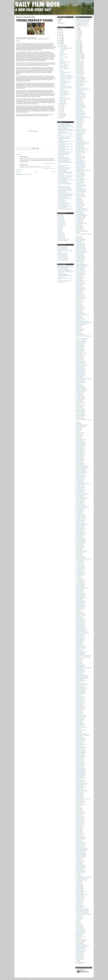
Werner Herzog (80, 940)
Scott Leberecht (80, 812)
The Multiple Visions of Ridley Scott (65, 179)
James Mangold (80, 452)
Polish (78, 731)
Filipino (78, 326)
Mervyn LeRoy (80, 615)
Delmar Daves (80, 268)
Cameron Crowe (80, 167)
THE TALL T (62, 71)
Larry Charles (80, 556)
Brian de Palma (80, 157)
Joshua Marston (80, 525)
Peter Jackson (80, 719)
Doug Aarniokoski (80, 283)
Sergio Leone (80, 816)
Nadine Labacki (80, 665)
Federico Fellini (80, 318)
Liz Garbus (79, 576)
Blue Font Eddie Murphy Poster (65, 160)
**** (77, 35)
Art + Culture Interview (63, 269)
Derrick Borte (79, 275)
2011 (60, 38)
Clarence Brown (80, 214)
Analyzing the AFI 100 (63, 197)
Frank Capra (79, 344)
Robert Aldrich (80, 764)
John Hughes (80, 501)
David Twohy (79, 261)
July (61, 106)
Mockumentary (80, 653)
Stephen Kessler (80, 845)
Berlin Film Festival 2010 (82, 142)
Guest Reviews (80, 387)
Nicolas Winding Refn (81, 678)
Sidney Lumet (80, 824)
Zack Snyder (79, 959)
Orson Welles (80, 694)
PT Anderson (79, 737)
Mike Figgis (79, 637)
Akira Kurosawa (80, 78)
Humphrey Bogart (80, 415)
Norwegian (79, 686)
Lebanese (79, 562)
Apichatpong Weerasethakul (83, 117)
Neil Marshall (79, 670)
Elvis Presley (79, 296)
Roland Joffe (79, 785)
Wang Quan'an (80, 936)
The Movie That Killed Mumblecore (65, 129)
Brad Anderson (80, 153)
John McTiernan (80, 505)
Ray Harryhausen (80, 744)
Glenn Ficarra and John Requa (83, 378)
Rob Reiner (79, 761)
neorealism (79, 672)
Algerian (78, 98)
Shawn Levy (79, 821)
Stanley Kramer (80, 837)
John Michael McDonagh (82, 507)
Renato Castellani (81, 747)
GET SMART (62, 84)
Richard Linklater (80, 756)
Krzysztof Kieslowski (81, 550)
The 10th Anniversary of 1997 (64, 193)
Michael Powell (80, 630)
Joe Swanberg (80, 487)
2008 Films (79, 55)
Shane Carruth (80, 820)
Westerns (79, 943)
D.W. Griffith (79, 236)
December (62, 45)
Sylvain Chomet (80, 866)
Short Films (79, 822)
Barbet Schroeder (80, 130)
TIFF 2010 (79, 887)
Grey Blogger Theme (54, 978)
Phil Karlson (79, 723)
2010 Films (79, 57)
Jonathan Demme (80, 516)
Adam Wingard (80, 72)
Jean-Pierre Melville (81, 472)
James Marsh (80, 454)
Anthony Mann (80, 112)
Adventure (79, 74)
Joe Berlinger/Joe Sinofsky (82, 483)
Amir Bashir (79, 102)
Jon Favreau (79, 513)
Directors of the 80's (62, 201)
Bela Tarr (79, 137)
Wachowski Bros (80, 932)
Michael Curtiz (80, 622)
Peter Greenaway (80, 716)
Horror (78, 407)
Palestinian (79, 699)
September (62, 103)
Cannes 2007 (61, 220)
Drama (78, 285)
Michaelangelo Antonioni (82, 633)
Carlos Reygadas (80, 179)
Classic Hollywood (81, 215)
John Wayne (79, 511)
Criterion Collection (81, 231)
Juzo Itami (79, 531)
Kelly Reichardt (80, 535)
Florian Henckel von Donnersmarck (84, 336)
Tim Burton (79, 893)
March (61, 112)
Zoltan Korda (79, 963)
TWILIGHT (62, 52)
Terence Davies (80, 870)
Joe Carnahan (80, 484)
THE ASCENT (62, 63)
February (62, 114)
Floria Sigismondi (80, 334)
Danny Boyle (79, 243)
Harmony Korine (80, 398)
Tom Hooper (79, 903)
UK (77, 923)
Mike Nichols (79, 645)
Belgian (78, 138)
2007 (60, 117)
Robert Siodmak (80, 775)
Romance (79, 788)
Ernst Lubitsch (80, 301)
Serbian (78, 814)
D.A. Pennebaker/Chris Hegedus (84, 234)
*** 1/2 (78, 33)
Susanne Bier (80, 861)
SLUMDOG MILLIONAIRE (65, 81)
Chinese (78, 199)
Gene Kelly (79, 359)
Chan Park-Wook (80, 188)
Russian (78, 797)
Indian (78, 423)
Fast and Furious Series (82, 314)
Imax (78, 422)
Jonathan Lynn (80, 519)
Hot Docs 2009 (61, 236)
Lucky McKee (80, 582)
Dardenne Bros (80, 244)
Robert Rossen (80, 772)
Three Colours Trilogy (81, 879)
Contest (78, 224)
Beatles (78, 135)
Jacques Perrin (80, 444)
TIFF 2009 (60, 228)
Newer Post (18, 171)
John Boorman (80, 492)
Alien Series (79, 100)
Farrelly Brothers (80, 313)
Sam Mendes (79, 800)
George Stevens (80, 373)
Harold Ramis (80, 399)
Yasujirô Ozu (79, 956)
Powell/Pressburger (81, 733)
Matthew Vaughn (80, 607)
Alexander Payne (80, 94)
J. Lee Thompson (80, 439)
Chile (78, 198)
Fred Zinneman (80, 350)
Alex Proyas (79, 92)
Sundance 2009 (61, 225)
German (78, 377)
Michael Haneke (80, 625)
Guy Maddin (79, 393)
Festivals (79, 325)
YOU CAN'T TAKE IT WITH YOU (66, 87)
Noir (78, 682)
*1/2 (78, 39)
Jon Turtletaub (80, 515)
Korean (78, 549)
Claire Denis (79, 212)
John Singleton (80, 508)
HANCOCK (62, 51)
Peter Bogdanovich (81, 715)
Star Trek (79, 840)
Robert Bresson (80, 768)
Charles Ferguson (81, 191)
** (77, 29)
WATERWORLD (63, 100)
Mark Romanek (80, 596)
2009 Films (79, 56)
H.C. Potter (79, 395)
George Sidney (80, 371)
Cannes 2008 (61, 219)
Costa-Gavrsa (80, 227)
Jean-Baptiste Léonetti (81, 466)
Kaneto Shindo (80, 532)
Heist (78, 403)
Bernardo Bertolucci (81, 143)
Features (79, 317)
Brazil (78, 154)
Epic (78, 300)
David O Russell (80, 257)
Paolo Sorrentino (80, 700)
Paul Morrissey (80, 707)
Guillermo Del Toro (81, 390)
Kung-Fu (78, 553)
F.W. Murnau (79, 309)
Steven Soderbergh (81, 849)
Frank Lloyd (79, 346)
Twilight (78, 922)
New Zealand (80, 674)
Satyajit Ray (79, 808)
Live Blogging (80, 574)
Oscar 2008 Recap (62, 181)
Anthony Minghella (81, 113)
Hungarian (79, 417)
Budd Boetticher (80, 163)
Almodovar (79, 101)
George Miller (80, 367)
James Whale (80, 456)
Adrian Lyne (79, 73)
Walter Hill (79, 935)
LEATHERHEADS (63, 92)
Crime (78, 228)
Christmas (79, 207)
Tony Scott (79, 907)
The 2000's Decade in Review (83, 877)
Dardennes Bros (80, 245)
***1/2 (78, 36)
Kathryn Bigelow (80, 533)
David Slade (79, 260)
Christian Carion (80, 204)
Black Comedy (80, 147)
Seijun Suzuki (80, 813)
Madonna (79, 589)
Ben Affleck (79, 139)
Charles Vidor (80, 192)
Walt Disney (79, 934)
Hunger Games (80, 418)
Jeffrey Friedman (80, 475)
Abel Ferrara (79, 68)
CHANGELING (63, 95)
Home (36, 171)
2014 (60, 34)
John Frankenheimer (81, 497)
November (62, 46)
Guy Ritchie (79, 394)
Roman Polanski (80, 787)
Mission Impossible (81, 651)
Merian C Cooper (80, 614)
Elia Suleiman (80, 295)
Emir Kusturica (80, 299)
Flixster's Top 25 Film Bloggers (64, 270)
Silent (78, 825)
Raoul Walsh (79, 743)
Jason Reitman (80, 463)
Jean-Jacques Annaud (81, 467)
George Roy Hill (80, 370)
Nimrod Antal (79, 679)
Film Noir (79, 330)
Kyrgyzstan (79, 554)
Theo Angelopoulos (81, 878)
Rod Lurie (79, 779)
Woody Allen (79, 952)
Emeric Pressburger (81, 297)
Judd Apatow (79, 527)
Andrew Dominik (80, 108)
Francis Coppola (80, 341)
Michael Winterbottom (81, 631)
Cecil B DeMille (80, 186)
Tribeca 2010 (79, 916)
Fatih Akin (79, 316)
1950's (78, 45)
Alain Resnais (80, 80)
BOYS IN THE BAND (64, 65)
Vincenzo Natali (80, 930)
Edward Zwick (80, 291)
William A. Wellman (81, 944)
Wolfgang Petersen (81, 950)
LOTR (78, 577)
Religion (78, 745)
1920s (78, 41)
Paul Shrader (79, 708)
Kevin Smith (79, 544)
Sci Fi (78, 809)
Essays (78, 305)
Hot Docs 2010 (61, 235)
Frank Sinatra (80, 348)
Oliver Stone (79, 690)
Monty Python (80, 654)
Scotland (79, 810)
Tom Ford (79, 902)
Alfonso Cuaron (80, 96)
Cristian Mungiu (80, 230)
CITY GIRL (62, 60)
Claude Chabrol (80, 216)
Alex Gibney (79, 90)
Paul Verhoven (80, 710)
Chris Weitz (79, 203)
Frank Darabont (80, 345)
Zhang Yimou (80, 962)
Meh (78, 610)
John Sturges (79, 509)
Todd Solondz (80, 901)
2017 (60, 29)
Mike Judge (79, 641)
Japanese (79, 460)
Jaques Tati (79, 462)
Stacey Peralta (80, 833)
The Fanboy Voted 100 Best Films (65, 190)
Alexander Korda (80, 93)
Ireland (78, 430)
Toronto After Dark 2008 (63, 239)
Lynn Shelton (79, 585)
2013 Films (79, 62)
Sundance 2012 (61, 221)
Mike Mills (79, 643)
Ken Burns (79, 536)
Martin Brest (79, 600)
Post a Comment (19, 169)
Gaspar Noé (79, 358)
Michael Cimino (80, 619)
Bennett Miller (80, 141)
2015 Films (79, 65)
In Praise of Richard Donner (64, 137)
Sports (78, 832)
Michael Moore (80, 627)
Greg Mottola (79, 385)
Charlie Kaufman (80, 196)
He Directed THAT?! (62, 191)
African (78, 76)
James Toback (80, 455)
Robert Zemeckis (80, 777)
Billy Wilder (79, 146)
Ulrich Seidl (79, 924)
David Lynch (79, 255)
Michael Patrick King (81, 629)
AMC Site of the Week (63, 274)
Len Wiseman (80, 565)
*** (77, 32)
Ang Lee (78, 109)
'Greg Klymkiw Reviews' (82, 21)
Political (78, 732)
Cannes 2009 (61, 217)
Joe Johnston (80, 485)
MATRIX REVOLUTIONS (65, 98)
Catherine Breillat (80, 184)
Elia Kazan (79, 293)
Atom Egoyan (80, 122)
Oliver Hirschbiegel (81, 688)
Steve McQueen (80, 846)
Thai (78, 874)
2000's (78, 52)
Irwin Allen (79, 434)
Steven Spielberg (80, 850)
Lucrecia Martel (80, 584)
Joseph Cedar (80, 521)
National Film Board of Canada (83, 667)
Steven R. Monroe (81, 848)
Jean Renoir (79, 464)
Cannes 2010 (61, 216)
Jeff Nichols (79, 474)
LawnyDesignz (65, 978)
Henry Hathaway (80, 405)
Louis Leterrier (80, 578)
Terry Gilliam (79, 873)
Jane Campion (80, 459)
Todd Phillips (79, 899)
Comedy (78, 222)
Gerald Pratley (80, 374)
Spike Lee (79, 830)
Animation (79, 110)
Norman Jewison (80, 683)
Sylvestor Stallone (81, 867)
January (61, 116)
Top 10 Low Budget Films (63, 161)
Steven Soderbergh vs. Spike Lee (65, 206)
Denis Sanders (80, 269)
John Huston (79, 503)
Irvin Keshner (79, 432)
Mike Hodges (79, 639)
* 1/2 (78, 28)
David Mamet (79, 256)
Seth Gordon (79, 817)
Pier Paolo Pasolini (81, 727)
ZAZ (78, 960)
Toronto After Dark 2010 (82, 911)
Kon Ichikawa (80, 548)
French (78, 352)
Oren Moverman (80, 692)
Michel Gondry (80, 634)
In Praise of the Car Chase (64, 186)
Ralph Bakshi (80, 740)
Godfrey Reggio (80, 379)
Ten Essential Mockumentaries (64, 189)
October (61, 101)
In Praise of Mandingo (63, 178)
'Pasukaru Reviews (81, 24)
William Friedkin (80, 947)
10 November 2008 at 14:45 (49, 163)
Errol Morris (79, 304)
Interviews (79, 427)
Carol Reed (79, 181)
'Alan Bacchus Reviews (82, 19)
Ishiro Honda (79, 435)
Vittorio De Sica (80, 931)
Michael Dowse (80, 623)
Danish (78, 241)
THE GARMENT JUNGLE (65, 94)
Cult (78, 232)
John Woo (79, 512)
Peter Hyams (79, 718)
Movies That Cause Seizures (83, 655)
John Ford (79, 496)
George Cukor (80, 364)
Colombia (79, 220)
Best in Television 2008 (63, 260)
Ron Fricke (79, 792)
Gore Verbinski (80, 381)
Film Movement (80, 329)
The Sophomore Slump (63, 205)
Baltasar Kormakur (81, 129)
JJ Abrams (79, 480)
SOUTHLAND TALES (64, 91)
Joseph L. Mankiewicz (81, 524)
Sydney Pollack (80, 865)
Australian (79, 124)
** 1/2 (78, 31)
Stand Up (79, 834)
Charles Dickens (80, 190)
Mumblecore (79, 659)
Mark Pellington (80, 594)
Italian (78, 438)
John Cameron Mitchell (82, 493)
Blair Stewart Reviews (81, 149)
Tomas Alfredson (80, 906)
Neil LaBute (79, 668)
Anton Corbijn (80, 114)
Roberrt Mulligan (80, 763)
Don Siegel (79, 281)
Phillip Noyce (79, 725)
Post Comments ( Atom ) (27, 174)
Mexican (78, 617)
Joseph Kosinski (80, 523)
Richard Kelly (80, 753)
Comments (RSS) (90, 1)
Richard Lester (80, 755)
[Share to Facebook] (38, 148)
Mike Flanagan (80, 638)
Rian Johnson (80, 749)
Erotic (78, 302)
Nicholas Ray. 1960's (81, 675)
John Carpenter (80, 495)
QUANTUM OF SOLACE (65, 62)
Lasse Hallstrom (80, 561)
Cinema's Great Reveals (63, 158)
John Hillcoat (79, 500)
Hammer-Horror (80, 397)
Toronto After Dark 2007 (63, 240)
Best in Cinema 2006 (62, 257)
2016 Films (79, 66)
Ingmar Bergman (80, 426)
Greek (78, 383)
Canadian (79, 169)
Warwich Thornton (81, 939)
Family (78, 310)
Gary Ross (79, 357)
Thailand (79, 875)
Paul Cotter (79, 702)
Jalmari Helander (80, 446)
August (61, 105)
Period (78, 711)
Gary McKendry (80, 356)
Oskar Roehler (80, 696)
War (78, 938)
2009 (60, 41)
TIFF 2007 (60, 231)
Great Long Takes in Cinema (64, 203)
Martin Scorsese (80, 602)
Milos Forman (80, 649)
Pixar (78, 728)
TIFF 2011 (79, 889)
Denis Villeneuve (80, 271)
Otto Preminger (80, 698)
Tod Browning (80, 897)
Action (78, 69)
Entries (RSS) (82, 1)
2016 (60, 31)
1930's (78, 43)
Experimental (79, 308)
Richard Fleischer (80, 752)
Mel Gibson (79, 613)
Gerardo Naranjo (80, 375)
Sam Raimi (79, 802)
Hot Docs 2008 (61, 237)
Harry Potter (79, 401)
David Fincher (80, 251)
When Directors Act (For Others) (65, 125)
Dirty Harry (79, 276)
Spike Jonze (79, 829)
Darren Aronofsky (80, 248)
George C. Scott (80, 361)
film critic (78, 328)
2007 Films (79, 53)
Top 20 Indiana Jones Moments (65, 177)
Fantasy (78, 312)
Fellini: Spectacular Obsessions (83, 322)
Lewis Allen (79, 572)
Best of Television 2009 (63, 258)
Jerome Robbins (80, 476)
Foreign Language (81, 338)
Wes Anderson (80, 942)
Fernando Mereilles (81, 324)
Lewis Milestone (80, 573)
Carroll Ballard (80, 182)
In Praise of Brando (62, 202)
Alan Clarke (79, 82)
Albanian (79, 86)
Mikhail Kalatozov (80, 646)
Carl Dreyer (79, 178)
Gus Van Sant (80, 391)
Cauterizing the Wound (63, 157)
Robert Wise (79, 776)
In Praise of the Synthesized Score (65, 209)
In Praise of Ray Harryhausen (64, 187)
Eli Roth (78, 292)
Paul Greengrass (80, 706)
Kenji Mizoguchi (80, 539)
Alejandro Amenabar (81, 88)
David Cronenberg (81, 249)
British (78, 159)
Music (78, 661)
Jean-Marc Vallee (80, 470)
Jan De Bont (79, 458)
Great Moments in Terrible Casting (65, 136)
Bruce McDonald (80, 161)
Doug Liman (79, 284)
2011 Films (79, 58)
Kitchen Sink (79, 547)
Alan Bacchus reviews (81, 81)
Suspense (79, 862)
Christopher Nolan (81, 208)
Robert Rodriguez (80, 771)
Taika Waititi (79, 869)
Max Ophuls (79, 609)
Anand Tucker (80, 104)
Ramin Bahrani (80, 741)
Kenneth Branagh (80, 540)
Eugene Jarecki (80, 306)
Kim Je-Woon (80, 545)
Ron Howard (79, 793)
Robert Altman (80, 765)
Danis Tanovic (80, 240)
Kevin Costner (80, 541)
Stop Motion (79, 851)
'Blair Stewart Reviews (81, 20)
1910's (78, 40)
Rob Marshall (80, 760)
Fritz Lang (79, 354)
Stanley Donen (80, 836)
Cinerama (79, 211)
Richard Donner (80, 751)
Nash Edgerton (80, 666)
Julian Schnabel (80, 529)
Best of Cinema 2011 (62, 248)
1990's (78, 51)
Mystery (78, 663)
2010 (60, 40)
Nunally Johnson (80, 687)
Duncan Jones (80, 287)
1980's (78, 49)
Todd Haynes (79, 898)
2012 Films (79, 61)
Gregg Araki (79, 386)
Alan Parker (79, 85)
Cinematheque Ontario (82, 210)
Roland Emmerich (81, 784)
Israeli (78, 436)
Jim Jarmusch (80, 478)
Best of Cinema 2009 (62, 253)
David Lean (79, 253)
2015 (60, 32)
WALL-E (61, 58)
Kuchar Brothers (80, 552)
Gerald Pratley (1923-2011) (64, 124)
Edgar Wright (79, 289)
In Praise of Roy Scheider (63, 182)
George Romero (80, 369)
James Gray (79, 451)
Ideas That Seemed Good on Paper (84, 419)
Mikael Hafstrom (80, 635)
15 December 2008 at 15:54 (49, 168)
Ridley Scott (79, 757)
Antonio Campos (80, 116)
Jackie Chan (79, 440)
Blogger (78, 978)
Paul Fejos (79, 704)
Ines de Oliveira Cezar (81, 424)
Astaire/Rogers (80, 119)
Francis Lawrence (80, 342)
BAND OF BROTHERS (64, 68)
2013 (60, 35)
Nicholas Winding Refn (82, 676)
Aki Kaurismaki (80, 77)
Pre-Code (79, 736)
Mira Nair (79, 650)
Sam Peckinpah (80, 801)
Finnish (78, 333)
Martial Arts (79, 598)
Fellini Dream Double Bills (82, 321)
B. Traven (79, 127)
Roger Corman (80, 780)
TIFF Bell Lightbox (81, 891)
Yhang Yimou (80, 958)
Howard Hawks (80, 414)
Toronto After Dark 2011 (82, 913)
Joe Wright (79, 488)
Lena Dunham (80, 566)
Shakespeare (80, 818)
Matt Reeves (79, 606)
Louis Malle (79, 580)
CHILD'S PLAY (63, 97)
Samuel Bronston (80, 804)
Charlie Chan (80, 194)
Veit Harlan (79, 926)
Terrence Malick (80, 871)
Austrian (78, 125)
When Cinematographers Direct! (65, 171)
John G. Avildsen (80, 499)
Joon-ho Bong (80, 520)
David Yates (79, 263)
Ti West (78, 882)
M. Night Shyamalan (81, 588)
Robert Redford (80, 769)
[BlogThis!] (34, 148)
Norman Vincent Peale (81, 684)
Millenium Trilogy (80, 647)
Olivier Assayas (80, 691)
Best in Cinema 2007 (62, 256)
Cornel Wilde (79, 226)
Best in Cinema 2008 (62, 254)
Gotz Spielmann (80, 382)
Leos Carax (79, 569)
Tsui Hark (79, 918)
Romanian (79, 789)
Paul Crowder (80, 703)
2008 (60, 43)
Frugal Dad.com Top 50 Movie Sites (66, 266)
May (61, 109)
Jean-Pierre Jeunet (81, 471)
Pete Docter (79, 712)
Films (78, 332)
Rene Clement (80, 748)
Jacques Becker (80, 443)
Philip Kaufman (80, 724)
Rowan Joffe (79, 794)
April (61, 111)
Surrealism (79, 859)
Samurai (78, 805)
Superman (79, 858)
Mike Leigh (79, 642)
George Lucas (80, 366)
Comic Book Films (81, 223)
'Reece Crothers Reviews (82, 25)
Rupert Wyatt (79, 796)
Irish (78, 431)
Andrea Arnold (80, 105)
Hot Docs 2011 (61, 233)
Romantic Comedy (81, 790)
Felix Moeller (79, 320)
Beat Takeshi (79, 134)
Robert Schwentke (81, 773)
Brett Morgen (79, 155)
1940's (78, 44)
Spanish (78, 828)
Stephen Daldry (80, 842)
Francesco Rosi (80, 340)
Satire (78, 806)
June (61, 108)
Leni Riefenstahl (80, 568)
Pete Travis (79, 714)
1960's (78, 47)
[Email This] (32, 148)
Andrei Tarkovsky (80, 106)
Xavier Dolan (79, 954)
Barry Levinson (80, 131)
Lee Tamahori (80, 564)
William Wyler (80, 948)
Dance (78, 238)
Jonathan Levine (80, 517)
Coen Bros (79, 219)
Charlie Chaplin (80, 195)
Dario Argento (80, 247)
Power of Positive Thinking (82, 735)
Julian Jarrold (80, 528)
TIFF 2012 (60, 227)
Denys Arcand (80, 272)
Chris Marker (79, 200)
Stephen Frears (80, 844)
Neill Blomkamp (80, 671)
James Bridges (80, 448)
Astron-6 (78, 121)
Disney (78, 279)
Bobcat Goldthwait (81, 151)
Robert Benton (80, 767)
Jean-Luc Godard (80, 468)
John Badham (80, 491)
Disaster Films (80, 277)
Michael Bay (79, 618)
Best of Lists (79, 145)
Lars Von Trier (80, 557)
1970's (78, 48)
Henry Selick (79, 406)
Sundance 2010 (61, 224)
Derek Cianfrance (80, 273)
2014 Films (79, 64)
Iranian (78, 428)
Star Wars (79, 841)
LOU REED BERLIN (64, 83)
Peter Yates (79, 722)
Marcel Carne (80, 592)
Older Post (53, 171)
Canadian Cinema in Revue (83, 170)
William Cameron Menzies (82, 946)
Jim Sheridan (79, 479)
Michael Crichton (80, 621)
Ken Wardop (79, 537)
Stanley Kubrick (80, 838)
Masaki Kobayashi (81, 605)
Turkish (78, 919)
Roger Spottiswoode (81, 783)
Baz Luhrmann (80, 133)
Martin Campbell (80, 601)
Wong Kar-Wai (80, 951)
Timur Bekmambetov (81, 894)
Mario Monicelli (80, 593)
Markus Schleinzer (81, 597)
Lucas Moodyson (80, 581)
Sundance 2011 (61, 223)
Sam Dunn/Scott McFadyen (82, 798)
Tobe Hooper (79, 895)
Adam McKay (79, 70)
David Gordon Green (81, 252)
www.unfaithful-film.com (46, 166)
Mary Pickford (80, 604)
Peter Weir (79, 720)
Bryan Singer (79, 162)
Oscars (78, 695)
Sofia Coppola (80, 826)
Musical (78, 662)
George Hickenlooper (81, 365)
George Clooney (80, 362)
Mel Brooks (79, 611)
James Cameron (80, 450)
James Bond (79, 447)
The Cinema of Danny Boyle (64, 167)
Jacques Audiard (80, 442)
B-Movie (78, 126)
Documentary (80, 280)
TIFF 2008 (60, 229)
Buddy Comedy (80, 165)
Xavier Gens (79, 955)
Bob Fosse (79, 150)
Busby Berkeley (80, 166)
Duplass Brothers (80, 288)
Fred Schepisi (80, 349)
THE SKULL (62, 89)
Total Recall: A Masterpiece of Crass (66, 175)
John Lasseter (80, 504)
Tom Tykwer (79, 905)
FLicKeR (61, 55)
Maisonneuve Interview (63, 267)
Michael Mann (80, 626)
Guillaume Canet (80, 389)
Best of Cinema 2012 (62, 246)
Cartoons (79, 183)
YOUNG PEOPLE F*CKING (65, 86)
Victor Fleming (80, 928)
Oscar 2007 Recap (62, 207)
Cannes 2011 (61, 215)
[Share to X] (36, 148)
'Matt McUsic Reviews (81, 23)
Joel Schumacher (80, 489)
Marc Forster (79, 590)
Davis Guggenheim (81, 264)
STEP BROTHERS (64, 54)
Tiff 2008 (78, 885)
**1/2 (78, 37)
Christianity (79, 206)
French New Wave (81, 353)
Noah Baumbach (80, 680)
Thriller (78, 881)
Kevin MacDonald (80, 542)
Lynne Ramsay (80, 586)
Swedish (78, 863)
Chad (78, 187)
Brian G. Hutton (80, 158)
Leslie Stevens (80, 570)
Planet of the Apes (81, 730)
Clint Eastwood (80, 218)
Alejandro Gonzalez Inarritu (83, 89)
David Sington (80, 259)
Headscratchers (80, 402)
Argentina (79, 118)
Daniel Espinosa (80, 239)
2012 (60, 37)
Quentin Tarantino (80, 739)
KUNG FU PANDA (63, 66)
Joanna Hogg (80, 482)
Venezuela (79, 927)
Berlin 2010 (60, 232)
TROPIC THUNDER (64, 57)
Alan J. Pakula (80, 84)
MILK (61, 69)
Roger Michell (80, 781)
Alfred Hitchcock (80, 97)
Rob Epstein (79, 759)
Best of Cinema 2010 (62, 249)
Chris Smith (79, 202)
